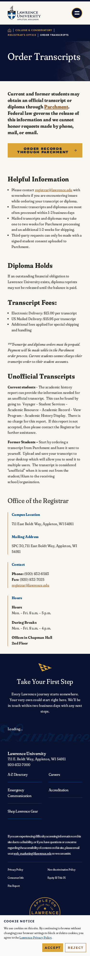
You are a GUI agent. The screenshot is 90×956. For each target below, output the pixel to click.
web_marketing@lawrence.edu (32, 853)
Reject (76, 948)
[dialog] (45, 935)
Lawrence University (27, 753)
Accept (53, 948)
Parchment (56, 107)
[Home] (9, 30)
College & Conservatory (33, 30)
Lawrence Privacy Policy (35, 937)
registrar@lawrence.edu (53, 190)
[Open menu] (77, 13)
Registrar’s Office (22, 35)
